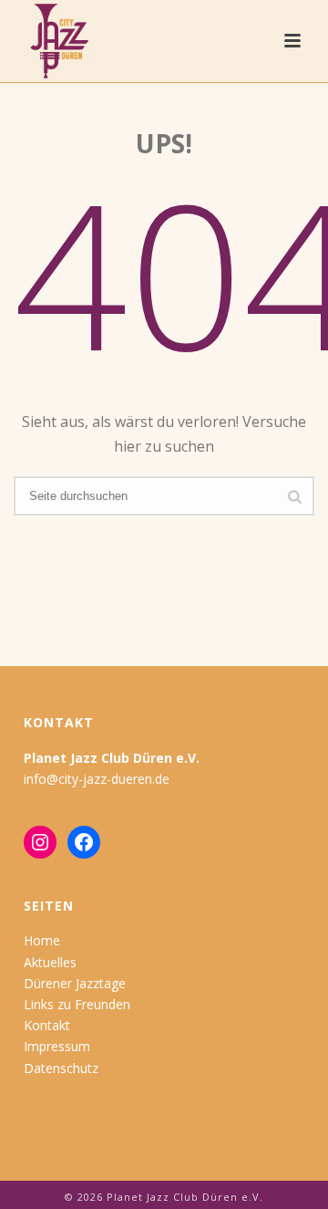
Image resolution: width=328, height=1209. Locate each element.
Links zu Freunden (77, 1004)
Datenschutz (61, 1068)
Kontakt (47, 1025)
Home (42, 940)
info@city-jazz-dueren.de (96, 778)
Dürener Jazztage (75, 983)
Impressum (57, 1046)
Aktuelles (50, 962)
